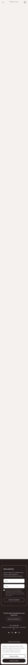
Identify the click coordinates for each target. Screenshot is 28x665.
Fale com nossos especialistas (14, 42)
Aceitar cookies (14, 660)
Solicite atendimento (14, 619)
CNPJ (4, 494)
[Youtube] (16, 632)
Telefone (5, 480)
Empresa (5, 487)
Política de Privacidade (14, 641)
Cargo (4, 509)
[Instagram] (12, 632)
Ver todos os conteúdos (14, 552)
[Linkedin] (9, 632)
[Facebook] (19, 632)
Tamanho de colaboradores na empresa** (12, 502)
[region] (14, 654)
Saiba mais (17, 651)
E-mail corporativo (7, 473)
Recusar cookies (14, 656)
